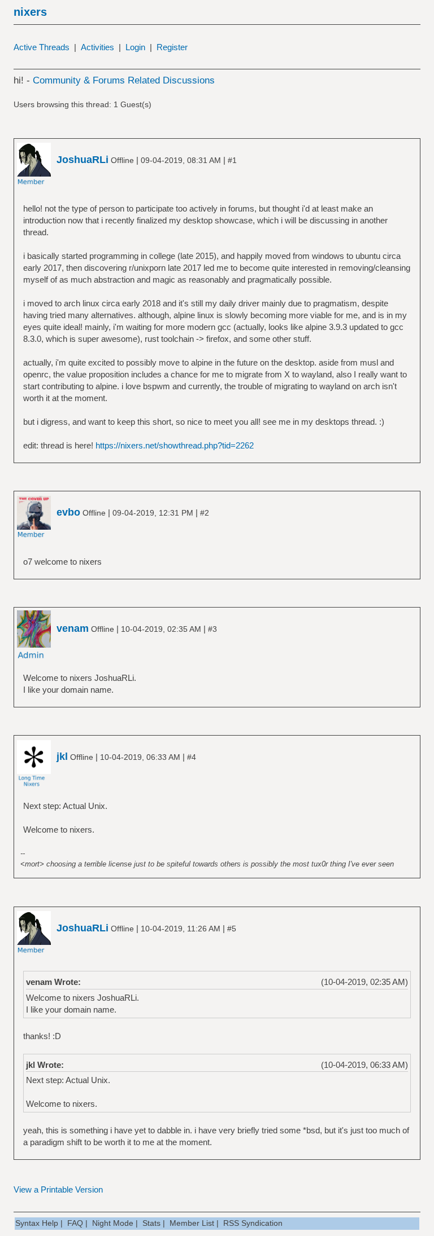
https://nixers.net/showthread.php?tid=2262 (175, 445)
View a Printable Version (58, 1189)
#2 (204, 512)
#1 (232, 160)
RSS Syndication (253, 1223)
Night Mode (112, 1223)
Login (135, 47)
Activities (97, 47)
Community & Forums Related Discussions (124, 80)
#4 (191, 757)
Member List (192, 1223)
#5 (231, 928)
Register (172, 47)
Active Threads (42, 47)
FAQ (75, 1223)
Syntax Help (36, 1223)
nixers (30, 12)
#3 (212, 629)
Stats (151, 1223)
